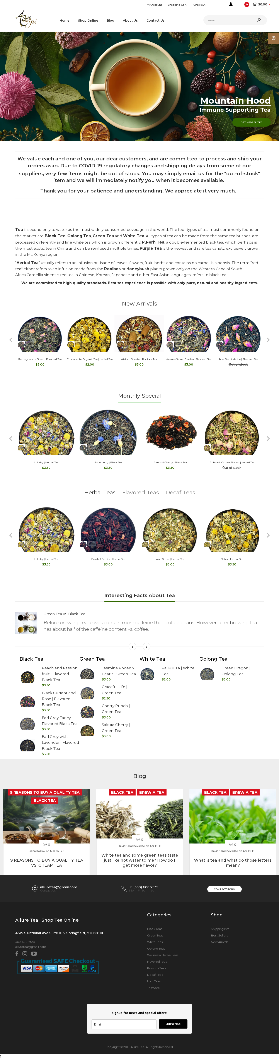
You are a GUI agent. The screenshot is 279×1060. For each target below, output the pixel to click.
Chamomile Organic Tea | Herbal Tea (90, 359)
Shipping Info (220, 929)
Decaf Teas (180, 492)
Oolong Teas (156, 948)
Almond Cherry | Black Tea (170, 462)
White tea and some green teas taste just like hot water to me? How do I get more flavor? (139, 860)
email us (193, 174)
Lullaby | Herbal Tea (46, 462)
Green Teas (155, 935)
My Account (154, 4)
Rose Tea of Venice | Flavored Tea (238, 359)
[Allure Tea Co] (26, 27)
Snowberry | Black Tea (108, 462)
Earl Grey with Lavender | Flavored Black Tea (60, 742)
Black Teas (154, 929)
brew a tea (151, 792)
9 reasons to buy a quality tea (45, 792)
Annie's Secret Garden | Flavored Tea (188, 359)
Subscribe (173, 1024)
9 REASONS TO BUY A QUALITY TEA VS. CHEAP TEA (46, 863)
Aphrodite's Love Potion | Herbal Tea (232, 462)
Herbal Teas (100, 492)
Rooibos (112, 268)
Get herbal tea (251, 122)
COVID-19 (90, 166)
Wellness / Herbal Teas (162, 955)
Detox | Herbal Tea (232, 559)
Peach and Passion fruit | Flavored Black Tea (60, 674)
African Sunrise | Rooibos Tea (139, 359)
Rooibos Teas (156, 968)
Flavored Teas (140, 492)
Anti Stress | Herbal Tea (170, 559)
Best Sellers (219, 935)
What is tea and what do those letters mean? (232, 863)
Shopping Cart (177, 4)
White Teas (155, 942)
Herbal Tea (28, 262)
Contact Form (224, 889)
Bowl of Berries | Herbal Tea (108, 559)
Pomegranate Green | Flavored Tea (40, 359)
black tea (45, 800)
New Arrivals (139, 303)
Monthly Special (139, 395)
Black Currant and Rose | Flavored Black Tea (59, 699)
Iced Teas (153, 981)
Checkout (199, 4)
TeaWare (153, 988)
